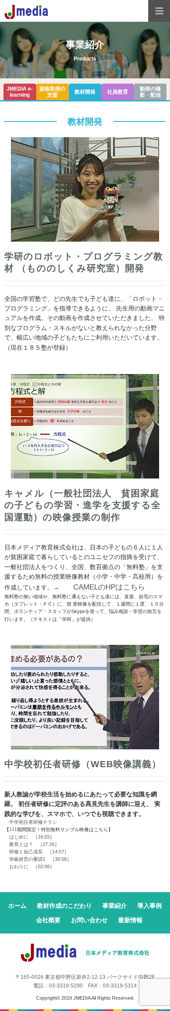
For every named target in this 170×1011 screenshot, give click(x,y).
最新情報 (130, 920)
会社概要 (48, 920)
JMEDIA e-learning (20, 92)
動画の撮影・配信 (150, 92)
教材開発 (85, 92)
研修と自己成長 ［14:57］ (36, 851)
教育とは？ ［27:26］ (31, 844)
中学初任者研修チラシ (30, 822)
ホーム (17, 905)
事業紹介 (114, 905)
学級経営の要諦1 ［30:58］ (37, 859)
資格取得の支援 (52, 92)
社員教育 (117, 92)
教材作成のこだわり (64, 905)
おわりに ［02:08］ (29, 866)
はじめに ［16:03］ (29, 836)
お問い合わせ (89, 920)
